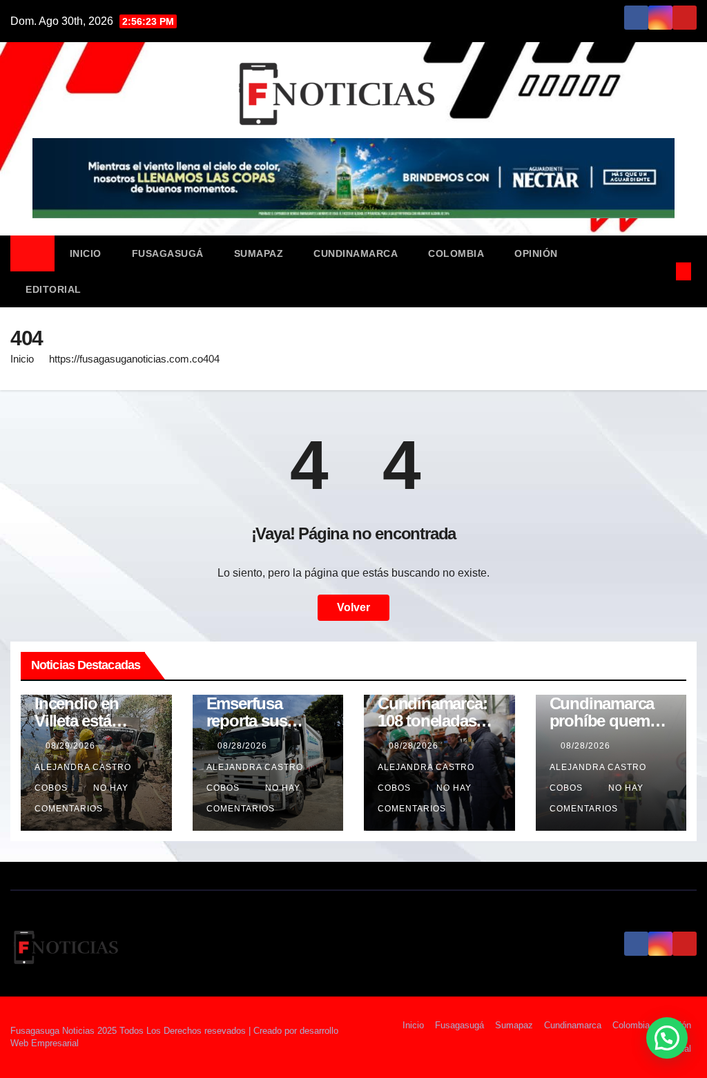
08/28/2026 (243, 746)
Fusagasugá (168, 253)
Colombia (456, 253)
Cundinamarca (355, 253)
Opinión (536, 253)
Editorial (53, 289)
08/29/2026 (72, 746)
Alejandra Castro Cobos (83, 777)
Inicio (85, 253)
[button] (661, 271)
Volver (353, 607)
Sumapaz (259, 253)
